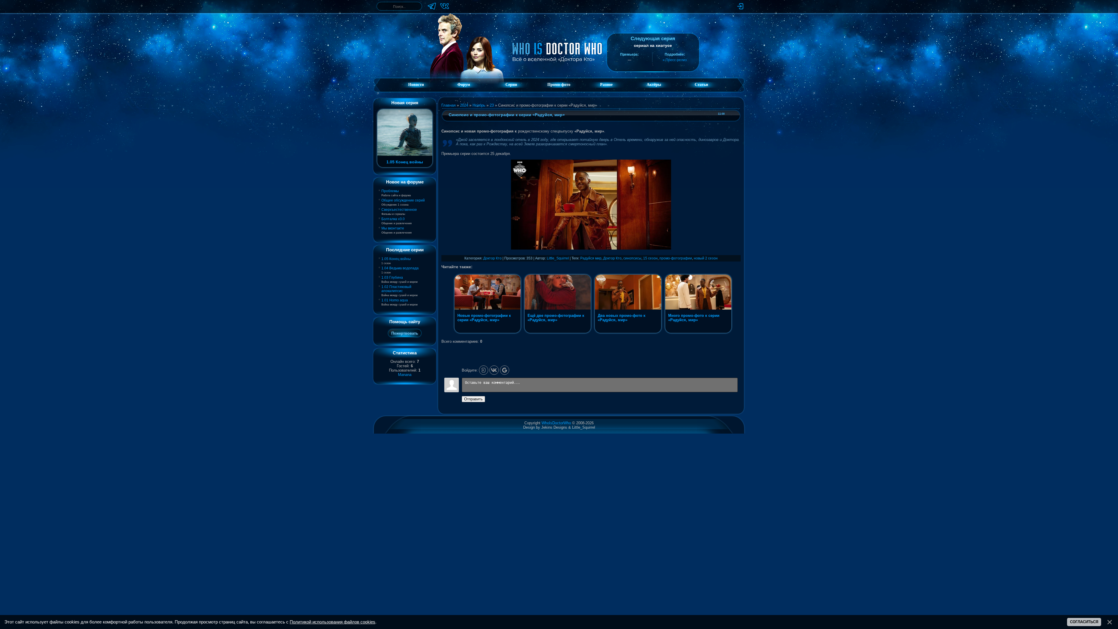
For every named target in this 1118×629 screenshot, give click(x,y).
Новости (416, 84)
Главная (448, 105)
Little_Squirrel (558, 258)
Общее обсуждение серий (403, 200)
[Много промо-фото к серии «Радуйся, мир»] (698, 333)
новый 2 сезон (706, 258)
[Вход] (483, 370)
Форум (463, 84)
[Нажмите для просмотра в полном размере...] (591, 248)
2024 (464, 105)
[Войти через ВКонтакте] (494, 370)
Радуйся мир (591, 258)
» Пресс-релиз (675, 60)
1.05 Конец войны (396, 259)
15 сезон (650, 258)
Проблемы (390, 191)
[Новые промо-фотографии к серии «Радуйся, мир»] (488, 333)
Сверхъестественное (399, 210)
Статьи (701, 84)
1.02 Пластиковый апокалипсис (396, 289)
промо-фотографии (675, 258)
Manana (404, 374)
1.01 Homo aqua (394, 300)
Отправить (473, 399)
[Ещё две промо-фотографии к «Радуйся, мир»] (558, 333)
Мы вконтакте (392, 228)
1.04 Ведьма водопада (400, 268)
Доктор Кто (492, 258)
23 (492, 105)
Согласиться (1084, 622)
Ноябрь (479, 105)
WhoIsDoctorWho (556, 423)
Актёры (654, 84)
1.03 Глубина (392, 277)
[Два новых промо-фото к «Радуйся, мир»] (628, 333)
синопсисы (632, 258)
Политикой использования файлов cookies (332, 622)
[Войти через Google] (504, 370)
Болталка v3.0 (393, 219)
